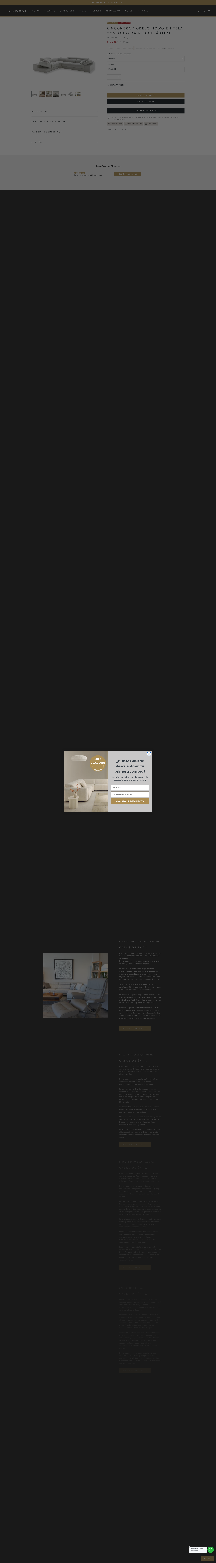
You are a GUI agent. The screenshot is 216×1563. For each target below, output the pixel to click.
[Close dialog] (149, 754)
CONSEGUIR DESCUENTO (130, 801)
